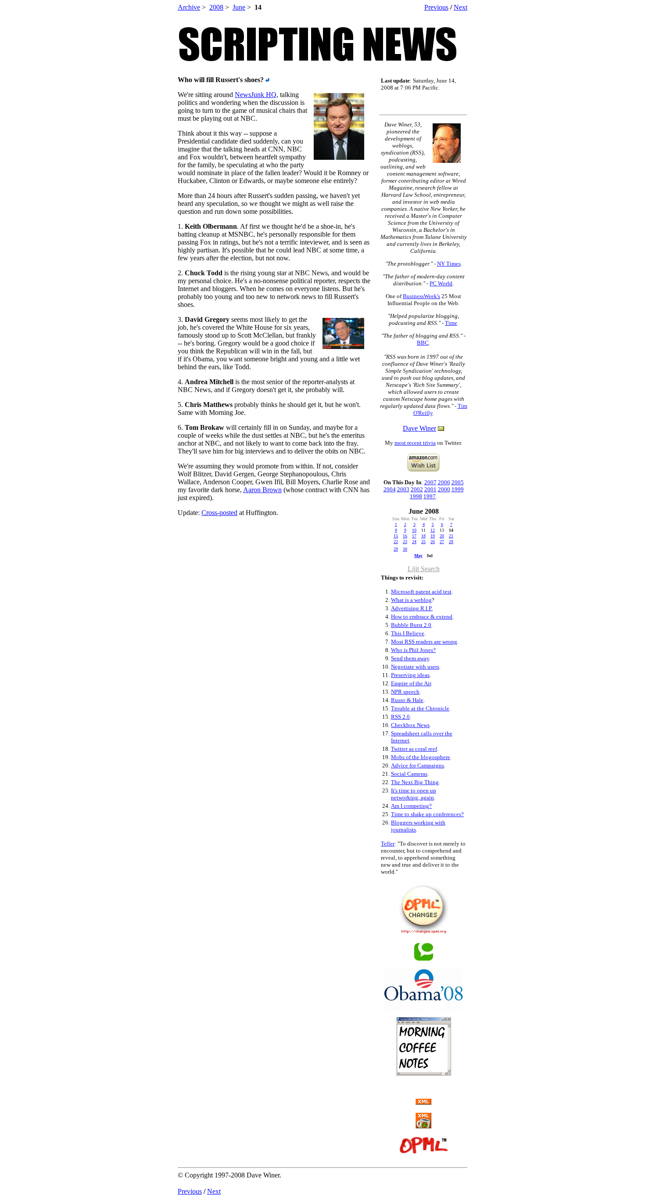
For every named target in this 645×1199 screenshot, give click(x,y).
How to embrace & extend (421, 616)
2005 (458, 482)
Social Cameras (409, 774)
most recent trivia (415, 442)
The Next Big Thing (415, 782)
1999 (458, 489)
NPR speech (405, 691)
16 (405, 535)
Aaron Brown (262, 489)
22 (396, 541)
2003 (403, 489)
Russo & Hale (407, 700)
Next (460, 7)
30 (405, 549)
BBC (423, 342)
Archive (189, 7)
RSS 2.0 (400, 716)
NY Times (449, 263)
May (418, 555)
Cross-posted (219, 512)
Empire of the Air (411, 683)
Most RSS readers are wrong (424, 641)
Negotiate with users (415, 666)
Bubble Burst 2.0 (411, 625)
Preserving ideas (410, 675)
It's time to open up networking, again (413, 794)
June (239, 7)
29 (396, 549)
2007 (430, 482)
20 (442, 535)
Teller (387, 843)
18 (423, 535)
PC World (441, 283)
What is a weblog (411, 600)
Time (451, 323)
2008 (216, 7)
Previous (436, 7)
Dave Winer (419, 428)
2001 (430, 489)
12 (432, 530)
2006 (444, 482)
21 (451, 535)
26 (432, 541)
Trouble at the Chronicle (420, 708)
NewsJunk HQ (255, 94)
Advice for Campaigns (417, 765)
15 (396, 535)
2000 (444, 489)
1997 (429, 496)
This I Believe (407, 633)
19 (432, 535)
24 (414, 541)
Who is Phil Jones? (413, 650)
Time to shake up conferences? (427, 814)
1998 (416, 496)
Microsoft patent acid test (421, 591)
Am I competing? (411, 806)
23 (405, 541)
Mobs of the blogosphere (420, 757)
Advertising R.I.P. (412, 608)
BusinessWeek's (421, 296)
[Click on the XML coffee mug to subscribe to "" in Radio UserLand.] (423, 1126)
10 (414, 530)
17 (414, 535)
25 (423, 541)
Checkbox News (410, 725)
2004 (389, 489)
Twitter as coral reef (414, 748)
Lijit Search (424, 568)
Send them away (410, 658)
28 (451, 541)
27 (442, 541)
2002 (417, 489)
